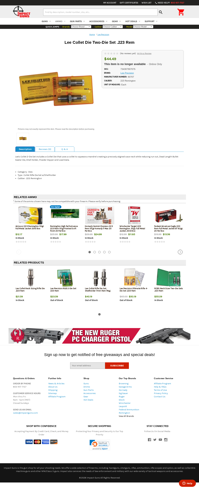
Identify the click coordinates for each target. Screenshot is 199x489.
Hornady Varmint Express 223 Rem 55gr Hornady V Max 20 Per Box (99, 228)
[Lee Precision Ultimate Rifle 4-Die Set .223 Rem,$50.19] (134, 278)
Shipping (52, 390)
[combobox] (100, 12)
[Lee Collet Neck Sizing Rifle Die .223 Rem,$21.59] (30, 278)
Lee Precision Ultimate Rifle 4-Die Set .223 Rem (134, 289)
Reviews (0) (45, 149)
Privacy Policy (161, 393)
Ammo (58, 21)
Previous (18, 252)
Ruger (122, 396)
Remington (124, 413)
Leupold (123, 406)
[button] (99, 445)
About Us (53, 386)
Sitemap (52, 393)
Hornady (123, 390)
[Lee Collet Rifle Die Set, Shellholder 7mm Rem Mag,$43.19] (100, 278)
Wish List (146, 2)
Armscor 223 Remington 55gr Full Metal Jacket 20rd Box (30, 227)
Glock (122, 400)
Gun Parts (76, 21)
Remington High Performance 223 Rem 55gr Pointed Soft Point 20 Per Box (64, 228)
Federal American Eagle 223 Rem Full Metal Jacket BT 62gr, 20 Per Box (168, 228)
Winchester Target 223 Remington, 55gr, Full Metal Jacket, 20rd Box (132, 228)
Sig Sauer (123, 393)
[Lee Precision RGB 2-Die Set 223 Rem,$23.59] (65, 278)
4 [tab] (104, 252)
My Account (109, 2)
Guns (45, 21)
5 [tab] (109, 252)
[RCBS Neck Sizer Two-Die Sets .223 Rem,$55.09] (169, 278)
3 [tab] (99, 252)
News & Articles (56, 383)
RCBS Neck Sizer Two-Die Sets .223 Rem (168, 289)
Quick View (30, 215)
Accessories (96, 21)
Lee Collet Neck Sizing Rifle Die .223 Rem (30, 289)
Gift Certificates (129, 2)
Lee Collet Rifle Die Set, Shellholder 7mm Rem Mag (98, 289)
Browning (123, 383)
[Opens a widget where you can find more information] (187, 483)
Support (149, 21)
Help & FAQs (160, 386)
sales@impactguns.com (25, 413)
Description (25, 149)
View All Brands (126, 416)
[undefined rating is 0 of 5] (111, 53)
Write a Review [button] (144, 53)
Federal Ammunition (129, 409)
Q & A (64, 149)
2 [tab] (94, 252)
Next (180, 252)
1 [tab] (89, 252)
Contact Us (159, 396)
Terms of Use (160, 390)
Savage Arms (125, 386)
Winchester (125, 403)
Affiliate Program (56, 396)
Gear (115, 21)
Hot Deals (131, 21)
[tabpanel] (30, 227)
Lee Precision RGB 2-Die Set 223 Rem (63, 289)
